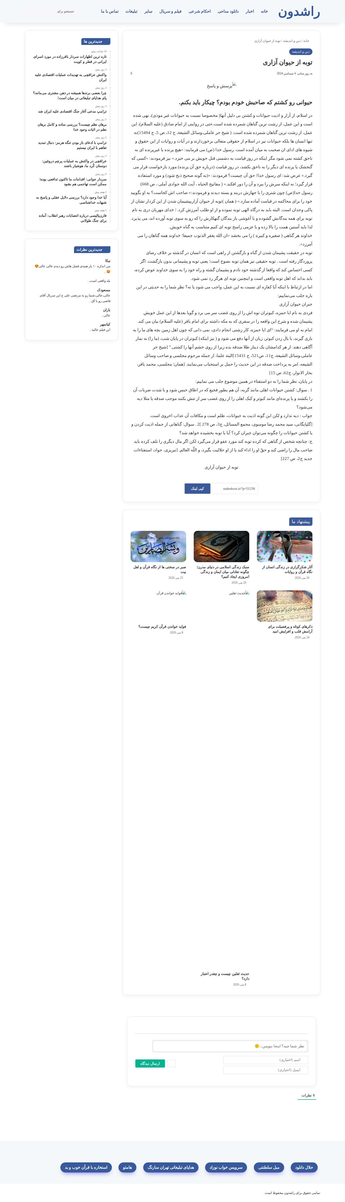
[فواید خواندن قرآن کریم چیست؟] (158, 606)
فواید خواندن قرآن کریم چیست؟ (162, 627)
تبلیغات (131, 11)
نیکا (107, 261)
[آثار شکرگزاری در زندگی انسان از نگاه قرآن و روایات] (284, 546)
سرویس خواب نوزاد (226, 1167)
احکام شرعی (200, 11)
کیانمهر (105, 324)
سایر (148, 11)
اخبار (250, 11)
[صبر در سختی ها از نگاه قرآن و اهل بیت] (158, 546)
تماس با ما (109, 11)
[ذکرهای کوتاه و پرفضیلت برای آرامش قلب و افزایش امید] (284, 606)
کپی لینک (197, 488)
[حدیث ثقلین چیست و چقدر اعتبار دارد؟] (221, 779)
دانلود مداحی (228, 11)
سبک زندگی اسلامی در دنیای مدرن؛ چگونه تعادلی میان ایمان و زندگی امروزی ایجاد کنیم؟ (223, 572)
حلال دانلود (304, 1167)
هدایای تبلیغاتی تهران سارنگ (171, 1167)
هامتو (127, 1167)
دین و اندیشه (292, 41)
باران (106, 310)
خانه (264, 11)
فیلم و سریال (170, 11)
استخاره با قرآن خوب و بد (86, 1167)
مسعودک (103, 290)
